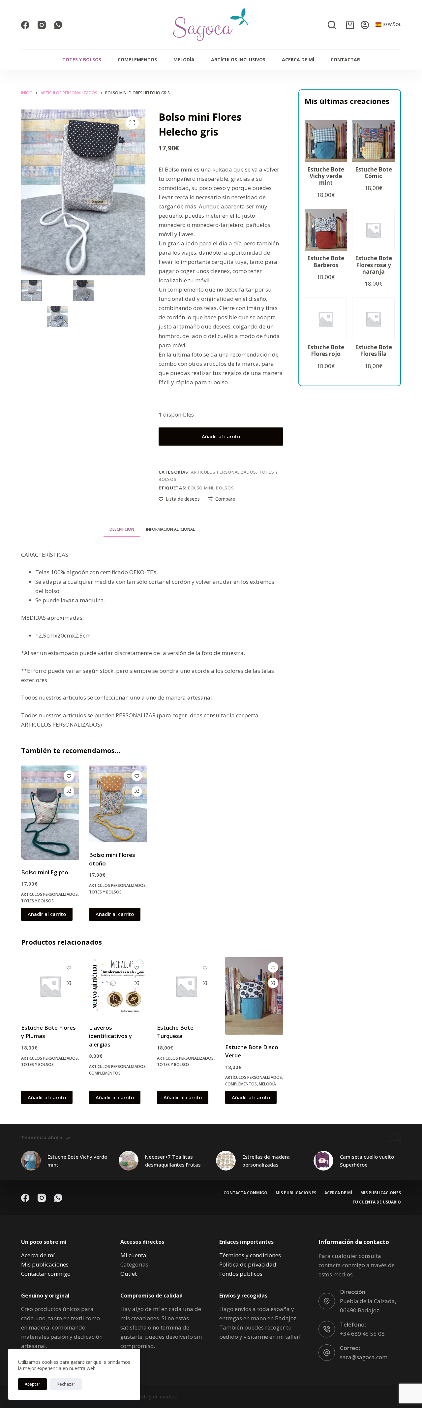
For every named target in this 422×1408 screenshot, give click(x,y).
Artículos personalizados (223, 472)
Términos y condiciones (250, 1255)
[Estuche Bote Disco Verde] (254, 996)
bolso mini (201, 488)
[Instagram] (42, 25)
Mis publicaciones (296, 1193)
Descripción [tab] (121, 529)
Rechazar (66, 1384)
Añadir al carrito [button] (47, 914)
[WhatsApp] (58, 25)
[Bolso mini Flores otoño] (118, 804)
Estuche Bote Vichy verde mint (77, 1160)
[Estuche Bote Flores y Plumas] (50, 986)
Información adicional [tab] (170, 529)
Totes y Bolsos (81, 59)
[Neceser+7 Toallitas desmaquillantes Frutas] (128, 1161)
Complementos (137, 59)
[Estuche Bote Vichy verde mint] (31, 1161)
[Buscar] (332, 25)
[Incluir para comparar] (69, 791)
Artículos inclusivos (238, 59)
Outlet (128, 1273)
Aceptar (32, 1384)
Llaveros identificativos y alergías (110, 1036)
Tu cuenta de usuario (376, 1202)
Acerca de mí (298, 59)
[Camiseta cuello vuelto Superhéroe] (323, 1161)
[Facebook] (25, 25)
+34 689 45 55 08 (362, 1333)
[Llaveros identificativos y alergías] (118, 986)
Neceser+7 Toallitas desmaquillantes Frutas (173, 1160)
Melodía (184, 59)
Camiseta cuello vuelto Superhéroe (367, 1160)
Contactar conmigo (46, 1273)
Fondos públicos (240, 1273)
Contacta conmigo (245, 1193)
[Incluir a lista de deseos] (69, 775)
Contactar (345, 59)
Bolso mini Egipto (44, 872)
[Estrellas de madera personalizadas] (226, 1161)
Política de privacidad (247, 1264)
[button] (388, 24)
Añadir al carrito (221, 436)
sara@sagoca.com (363, 1357)
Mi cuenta (133, 1255)
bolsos (225, 488)
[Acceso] (365, 25)
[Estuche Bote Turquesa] (186, 986)
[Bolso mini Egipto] (50, 813)
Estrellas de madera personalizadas (266, 1160)
